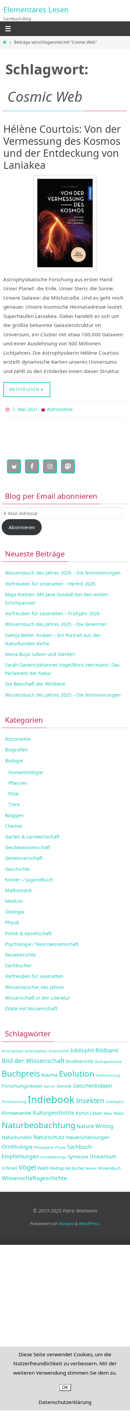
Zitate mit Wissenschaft (31, 1007)
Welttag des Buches (67, 1166)
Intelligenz (115, 1100)
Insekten (90, 1099)
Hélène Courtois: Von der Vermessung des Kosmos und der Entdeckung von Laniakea (62, 147)
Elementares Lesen (36, 9)
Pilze (13, 792)
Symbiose (78, 1155)
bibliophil (82, 1048)
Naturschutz (49, 1135)
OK (65, 1387)
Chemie (13, 824)
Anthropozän (13, 1049)
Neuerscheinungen (87, 1135)
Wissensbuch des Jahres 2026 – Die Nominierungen (63, 571)
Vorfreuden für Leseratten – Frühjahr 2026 (52, 612)
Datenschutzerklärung (65, 1402)
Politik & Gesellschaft (28, 932)
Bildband (106, 1048)
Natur (119, 1111)
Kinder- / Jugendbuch (29, 878)
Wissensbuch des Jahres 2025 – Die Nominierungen (63, 693)
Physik (12, 921)
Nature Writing (95, 1124)
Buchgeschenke (108, 1060)
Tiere (14, 803)
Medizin (14, 899)
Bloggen (14, 813)
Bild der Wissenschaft (33, 1059)
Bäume (49, 1073)
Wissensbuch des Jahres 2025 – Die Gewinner (56, 623)
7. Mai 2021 (25, 408)
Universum (103, 1154)
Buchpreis (21, 1071)
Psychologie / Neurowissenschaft (42, 942)
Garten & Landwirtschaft (32, 835)
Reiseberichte (20, 953)
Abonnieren (22, 525)
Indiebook (51, 1098)
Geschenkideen (92, 1084)
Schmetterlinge (53, 1155)
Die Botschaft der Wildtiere (35, 682)
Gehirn (49, 1085)
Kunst (82, 1111)
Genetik (64, 1085)
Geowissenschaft (24, 856)
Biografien (16, 748)
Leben (96, 1111)
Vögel (27, 1165)
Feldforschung (108, 1073)
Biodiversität (80, 1060)
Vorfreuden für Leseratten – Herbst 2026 (50, 582)
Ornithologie (17, 1145)
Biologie (14, 759)
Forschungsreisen (22, 1084)
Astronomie (60, 408)
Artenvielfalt (59, 1049)
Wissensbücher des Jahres (34, 985)
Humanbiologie (25, 770)
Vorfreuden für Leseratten (34, 975)
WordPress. (89, 1222)
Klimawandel (16, 1111)
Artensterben (36, 1049)
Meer (108, 1111)
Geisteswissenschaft (27, 846)
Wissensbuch (109, 1166)
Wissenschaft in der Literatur (37, 996)
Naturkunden (17, 1135)
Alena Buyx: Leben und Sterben (40, 652)
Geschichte (17, 867)
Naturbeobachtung (38, 1123)
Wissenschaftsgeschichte (34, 1176)
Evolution (76, 1071)
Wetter (91, 1166)
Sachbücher (18, 964)
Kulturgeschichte (53, 1111)
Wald (43, 1166)
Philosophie (44, 1145)
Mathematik (18, 889)
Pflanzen (17, 781)
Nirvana (66, 1222)
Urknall (9, 1166)
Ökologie (15, 910)
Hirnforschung (14, 1100)
